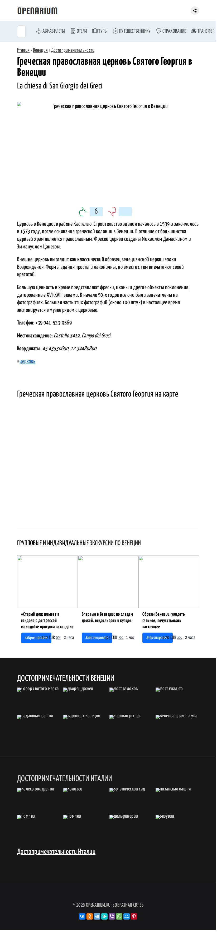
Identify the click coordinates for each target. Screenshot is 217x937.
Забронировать (36, 638)
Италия (23, 50)
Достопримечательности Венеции (65, 678)
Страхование (173, 31)
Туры (103, 31)
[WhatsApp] (119, 916)
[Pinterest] (134, 916)
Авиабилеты (53, 31)
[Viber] (112, 916)
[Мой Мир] (126, 916)
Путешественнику (134, 31)
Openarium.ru (98, 905)
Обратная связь (129, 905)
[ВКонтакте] (82, 916)
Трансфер (205, 31)
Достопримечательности (72, 50)
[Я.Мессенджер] (104, 916)
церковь (27, 361)
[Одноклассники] (89, 916)
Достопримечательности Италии (56, 851)
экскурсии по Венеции (115, 543)
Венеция (40, 50)
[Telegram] (97, 916)
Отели (81, 31)
